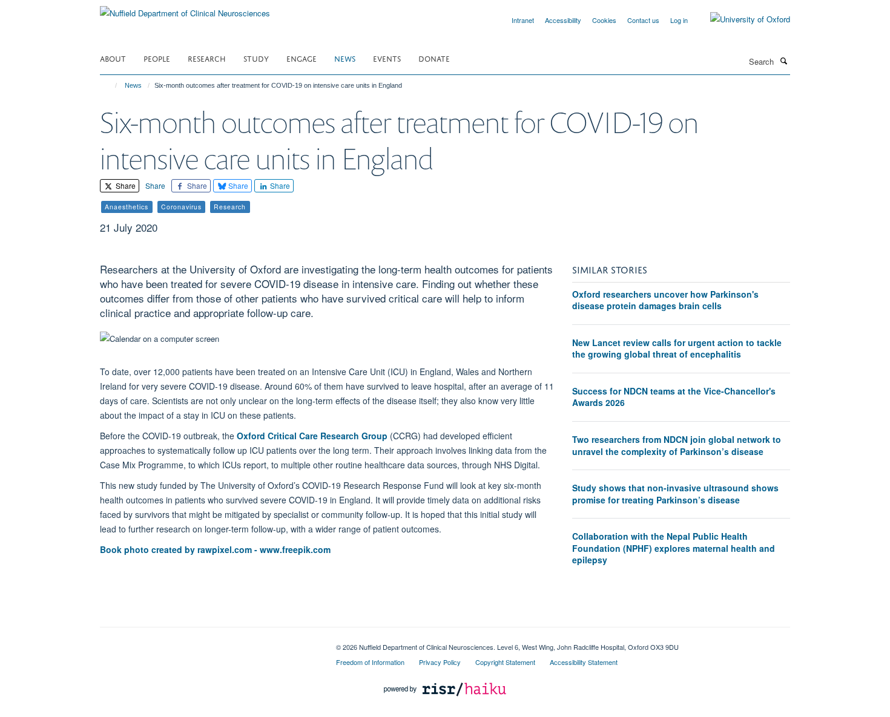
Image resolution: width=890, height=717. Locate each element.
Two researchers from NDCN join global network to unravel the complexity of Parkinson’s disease (676, 445)
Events (387, 58)
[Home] (110, 85)
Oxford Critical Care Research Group (312, 436)
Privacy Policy (440, 662)
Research (207, 58)
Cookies (604, 20)
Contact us (643, 20)
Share (125, 185)
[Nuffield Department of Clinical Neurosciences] (185, 9)
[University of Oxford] (741, 19)
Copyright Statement (505, 662)
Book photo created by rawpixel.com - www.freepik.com (215, 549)
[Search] (783, 60)
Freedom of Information (370, 662)
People (156, 58)
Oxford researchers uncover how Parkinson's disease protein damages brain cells (665, 300)
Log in (679, 20)
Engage (301, 58)
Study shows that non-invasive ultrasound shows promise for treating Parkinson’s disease (675, 494)
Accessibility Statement (584, 662)
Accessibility (563, 20)
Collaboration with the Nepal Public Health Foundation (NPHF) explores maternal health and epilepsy (673, 548)
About (113, 58)
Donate (434, 58)
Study (256, 58)
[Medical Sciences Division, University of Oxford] (209, 643)
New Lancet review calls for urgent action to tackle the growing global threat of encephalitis (677, 348)
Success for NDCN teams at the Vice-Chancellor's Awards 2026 (674, 397)
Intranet (523, 20)
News (344, 58)
